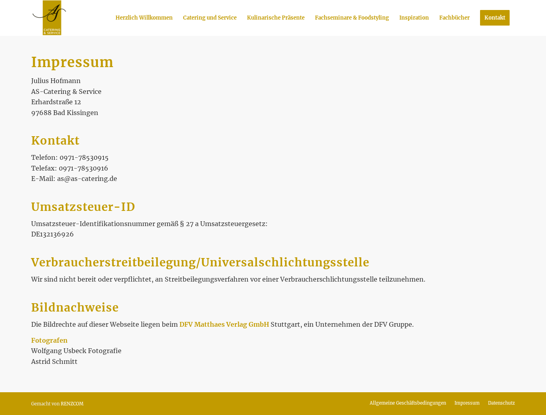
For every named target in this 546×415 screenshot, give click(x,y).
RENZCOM (72, 404)
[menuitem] (144, 18)
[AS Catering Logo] (49, 18)
